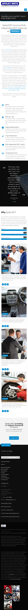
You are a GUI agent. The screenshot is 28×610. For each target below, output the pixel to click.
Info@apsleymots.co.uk (10, 499)
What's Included (4, 469)
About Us (7, 14)
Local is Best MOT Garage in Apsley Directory (10, 516)
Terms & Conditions (5, 477)
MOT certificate (7, 67)
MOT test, (8, 49)
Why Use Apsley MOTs (5, 467)
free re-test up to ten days (15, 579)
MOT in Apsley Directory (6, 506)
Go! (18, 457)
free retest (11, 574)
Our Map (3, 472)
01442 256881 (9, 497)
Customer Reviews (5, 474)
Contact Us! (14, 438)
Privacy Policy (4, 476)
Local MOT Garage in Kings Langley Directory (10, 513)
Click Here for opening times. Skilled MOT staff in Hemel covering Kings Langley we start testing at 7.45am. (14, 88)
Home (2, 14)
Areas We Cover (4, 479)
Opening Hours (4, 471)
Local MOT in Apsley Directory (7, 510)
